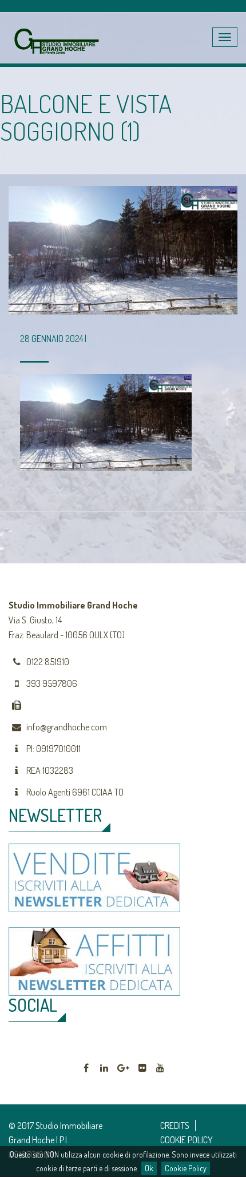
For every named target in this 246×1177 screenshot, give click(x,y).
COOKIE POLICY (186, 1140)
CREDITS (174, 1125)
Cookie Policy (186, 1168)
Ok (149, 1168)
